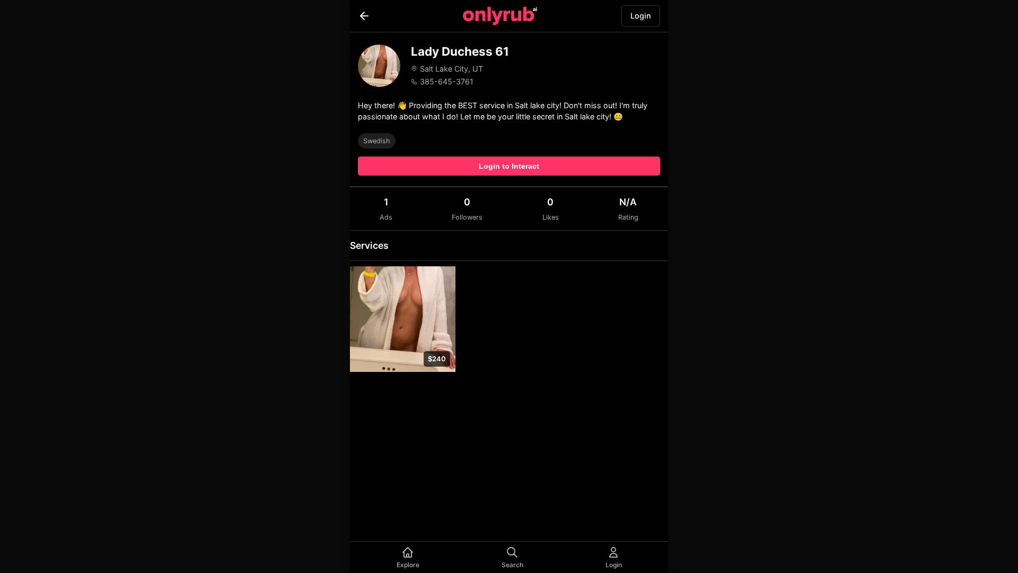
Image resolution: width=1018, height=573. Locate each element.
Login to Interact (509, 166)
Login (640, 15)
